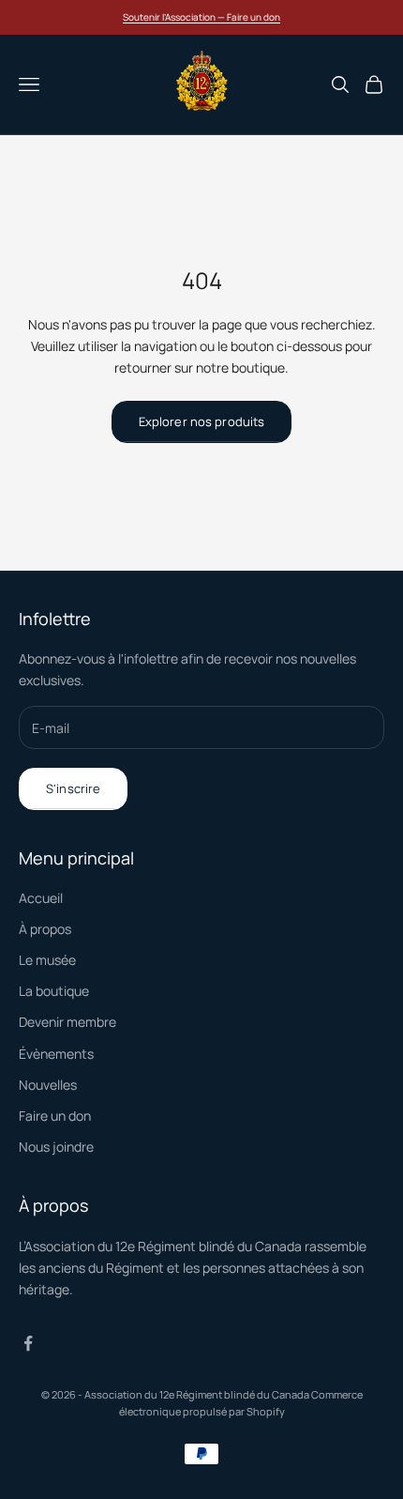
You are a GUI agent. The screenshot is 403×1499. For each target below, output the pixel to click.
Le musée (47, 960)
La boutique (54, 991)
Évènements (56, 1054)
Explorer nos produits (202, 421)
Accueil (41, 898)
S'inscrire (73, 788)
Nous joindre (56, 1146)
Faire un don (55, 1115)
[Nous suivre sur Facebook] (28, 1343)
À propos (45, 929)
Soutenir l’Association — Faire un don (201, 16)
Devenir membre (67, 1022)
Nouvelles (48, 1085)
